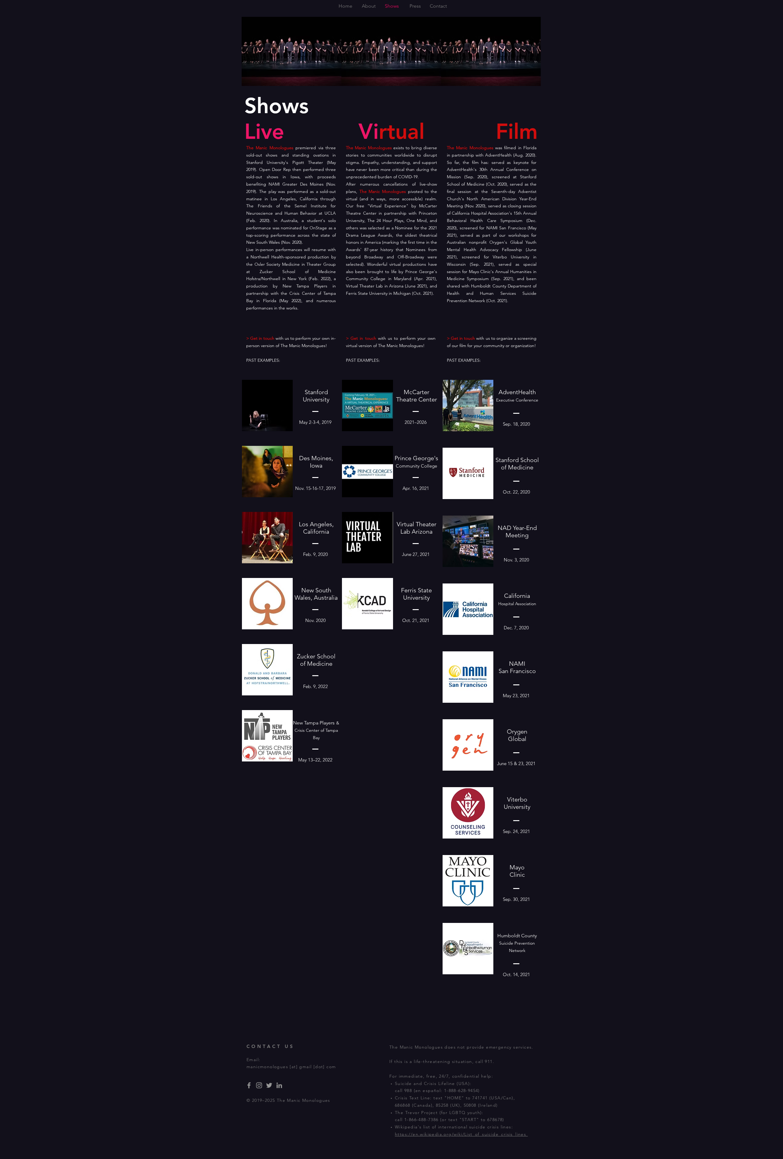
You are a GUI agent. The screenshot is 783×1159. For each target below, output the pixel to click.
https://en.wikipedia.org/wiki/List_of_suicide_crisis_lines (461, 1134)
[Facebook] (249, 1085)
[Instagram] (259, 1085)
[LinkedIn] (279, 1085)
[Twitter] (269, 1085)
